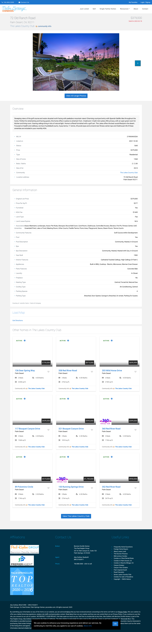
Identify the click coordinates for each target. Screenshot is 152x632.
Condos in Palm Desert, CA (123, 561)
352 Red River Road (111, 487)
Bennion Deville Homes (82, 546)
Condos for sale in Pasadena (123, 577)
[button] (138, 63)
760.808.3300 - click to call (83, 564)
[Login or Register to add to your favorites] (48, 371)
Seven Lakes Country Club (122, 574)
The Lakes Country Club (30, 26)
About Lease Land (120, 551)
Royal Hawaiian (119, 572)
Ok (115, 623)
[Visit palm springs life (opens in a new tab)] (22, 581)
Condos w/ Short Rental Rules (124, 558)
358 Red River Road (68, 370)
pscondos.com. (50, 607)
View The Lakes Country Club (76, 516)
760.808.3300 (9, 2)
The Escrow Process (121, 554)
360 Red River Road (111, 428)
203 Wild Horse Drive (112, 370)
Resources (124, 9)
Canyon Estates (119, 565)
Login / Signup (145, 2)
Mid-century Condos (120, 556)
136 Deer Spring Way (25, 370)
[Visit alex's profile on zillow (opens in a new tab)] (22, 560)
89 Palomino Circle (24, 487)
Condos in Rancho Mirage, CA (123, 563)
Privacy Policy (122, 612)
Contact (145, 9)
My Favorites (133, 2)
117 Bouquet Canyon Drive (27, 428)
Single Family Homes (108, 9)
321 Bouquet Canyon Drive (71, 428)
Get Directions (17, 320)
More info (88, 626)
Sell (94, 9)
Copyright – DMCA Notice (122, 579)
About (136, 9)
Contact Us (25, 2)
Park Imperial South (120, 570)
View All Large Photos (76, 95)
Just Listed (84, 9)
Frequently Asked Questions (123, 547)
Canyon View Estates (121, 567)
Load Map (18, 312)
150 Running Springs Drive (71, 487)
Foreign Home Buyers (121, 549)
